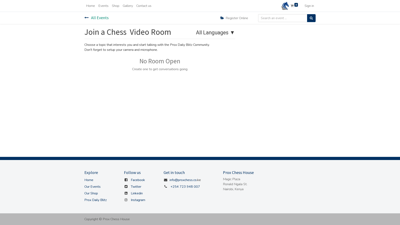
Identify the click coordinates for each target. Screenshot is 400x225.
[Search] (311, 18)
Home (88, 180)
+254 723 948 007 (185, 186)
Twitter (136, 186)
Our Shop (91, 193)
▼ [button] (215, 33)
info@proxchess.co (183, 180)
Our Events (92, 186)
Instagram (138, 200)
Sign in (309, 6)
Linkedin (137, 193)
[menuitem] (90, 6)
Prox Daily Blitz (95, 200)
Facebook (138, 180)
